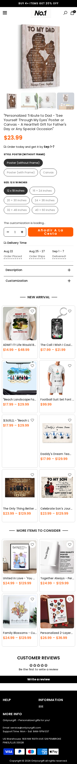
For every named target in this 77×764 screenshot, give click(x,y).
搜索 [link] (40, 706)
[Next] (73, 3)
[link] (11, 13)
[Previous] (4, 3)
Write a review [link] (38, 679)
